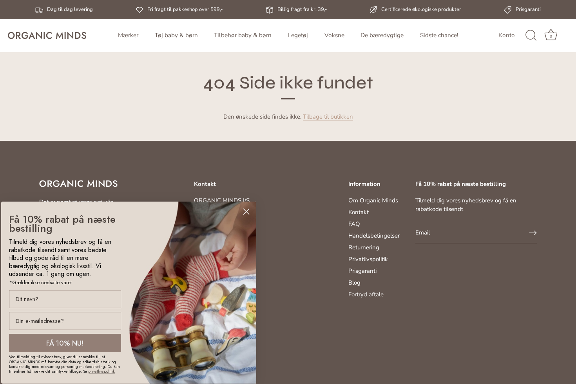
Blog (354, 283)
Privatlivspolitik (368, 259)
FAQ (354, 224)
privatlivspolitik (101, 371)
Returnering (363, 247)
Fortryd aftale (366, 294)
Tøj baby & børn (176, 35)
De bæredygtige (382, 35)
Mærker (128, 35)
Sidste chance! (439, 35)
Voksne (334, 35)
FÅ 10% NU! (65, 343)
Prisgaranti (362, 271)
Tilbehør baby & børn (243, 35)
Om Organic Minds (373, 200)
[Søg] (531, 35)
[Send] (533, 233)
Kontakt (358, 212)
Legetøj (298, 35)
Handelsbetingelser (374, 236)
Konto (506, 35)
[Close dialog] (246, 211)
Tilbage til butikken (328, 117)
